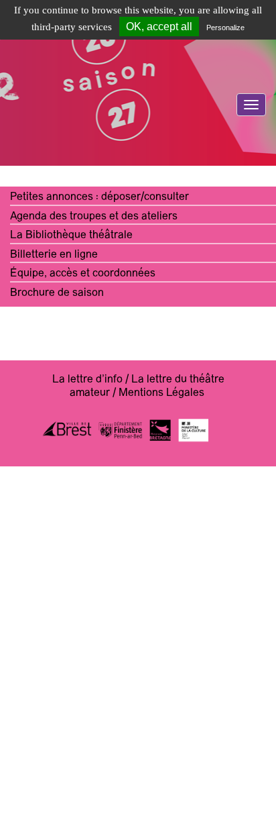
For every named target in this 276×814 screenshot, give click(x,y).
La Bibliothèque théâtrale (71, 235)
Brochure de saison (57, 293)
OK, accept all (159, 26)
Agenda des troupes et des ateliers (94, 216)
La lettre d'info (87, 379)
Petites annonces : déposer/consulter (99, 197)
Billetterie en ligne (54, 255)
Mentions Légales (161, 393)
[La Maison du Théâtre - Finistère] (138, 137)
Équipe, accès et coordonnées (82, 273)
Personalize (225, 27)
